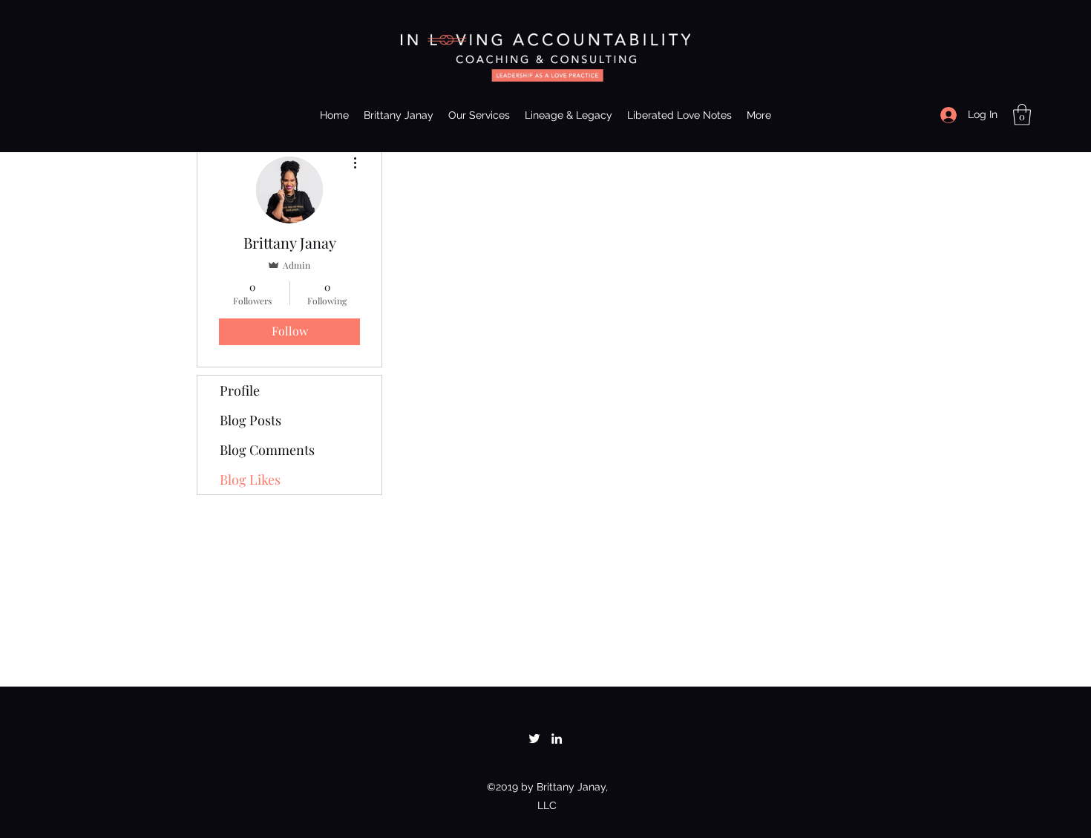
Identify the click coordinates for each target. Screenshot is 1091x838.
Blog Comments (267, 450)
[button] (1022, 114)
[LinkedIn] (556, 738)
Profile (240, 390)
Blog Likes (250, 479)
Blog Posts (250, 420)
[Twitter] (534, 738)
